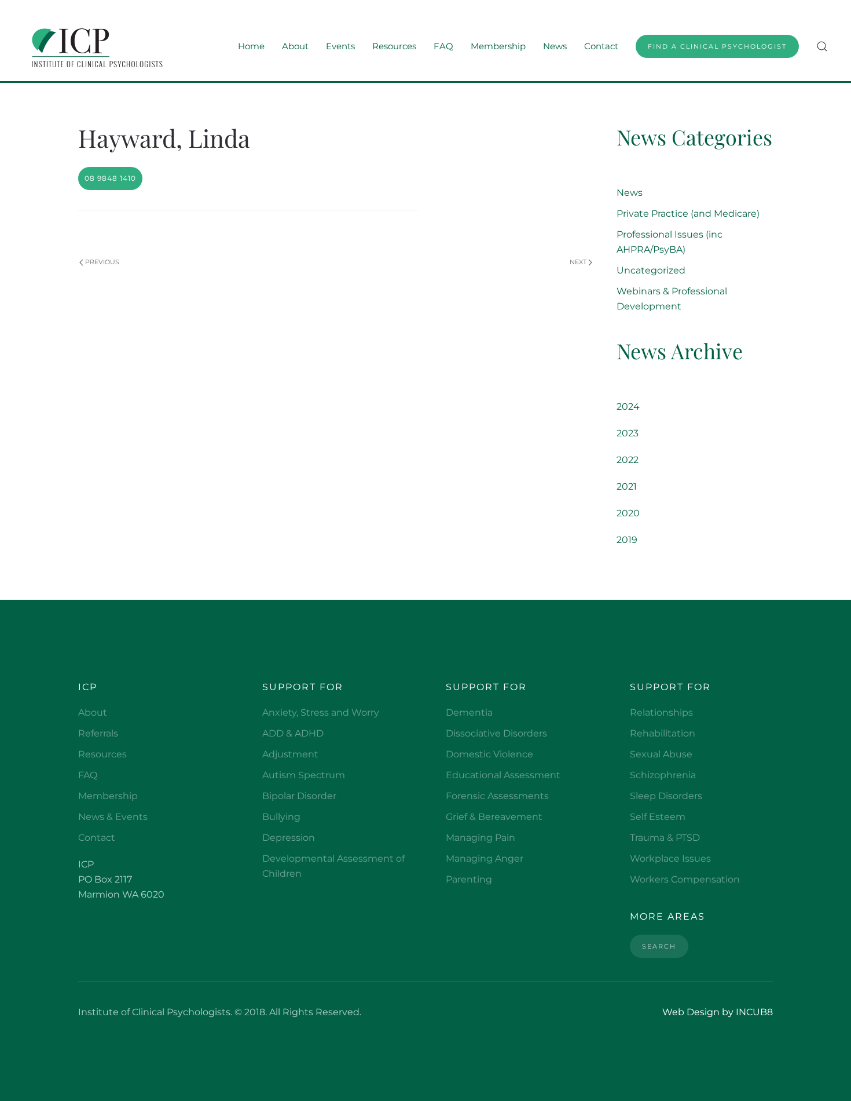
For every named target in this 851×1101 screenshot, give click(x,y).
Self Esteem (657, 816)
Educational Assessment (503, 775)
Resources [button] (394, 46)
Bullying (281, 816)
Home (251, 46)
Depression (288, 837)
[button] (822, 46)
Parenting (469, 879)
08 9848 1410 (110, 178)
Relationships (661, 712)
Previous (102, 262)
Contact (601, 46)
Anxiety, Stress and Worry (320, 712)
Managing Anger (484, 858)
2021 (627, 486)
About (92, 712)
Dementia (469, 712)
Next (578, 262)
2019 (627, 539)
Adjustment (290, 754)
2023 (628, 433)
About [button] (295, 46)
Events (340, 46)
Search (659, 946)
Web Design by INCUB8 (717, 1012)
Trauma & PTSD (665, 837)
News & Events (113, 816)
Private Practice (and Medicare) (688, 213)
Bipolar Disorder (299, 795)
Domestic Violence (489, 754)
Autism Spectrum (303, 775)
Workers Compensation (685, 879)
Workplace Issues (670, 858)
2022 (628, 459)
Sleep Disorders (666, 795)
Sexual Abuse (661, 754)
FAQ (443, 46)
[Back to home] (94, 46)
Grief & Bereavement (494, 816)
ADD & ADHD (293, 733)
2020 (628, 513)
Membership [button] (498, 46)
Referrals (98, 733)
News (555, 46)
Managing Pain (480, 837)
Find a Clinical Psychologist (717, 46)
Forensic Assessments (497, 795)
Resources (102, 754)
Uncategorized (651, 270)
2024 (628, 406)
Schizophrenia (663, 775)
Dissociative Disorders (496, 733)
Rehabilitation (662, 733)
